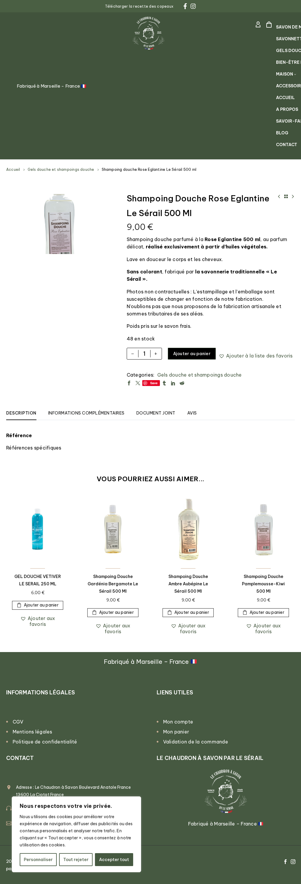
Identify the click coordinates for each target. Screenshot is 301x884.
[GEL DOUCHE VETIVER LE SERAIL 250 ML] (37, 529)
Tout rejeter (75, 859)
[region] (76, 834)
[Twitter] (137, 383)
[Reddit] (182, 383)
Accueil (285, 97)
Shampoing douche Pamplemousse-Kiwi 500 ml (263, 584)
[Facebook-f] (185, 6)
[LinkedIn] (173, 383)
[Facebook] (129, 383)
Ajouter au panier (191, 353)
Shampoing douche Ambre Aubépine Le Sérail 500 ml (188, 584)
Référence (19, 435)
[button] (256, 356)
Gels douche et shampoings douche (61, 169)
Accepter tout (114, 859)
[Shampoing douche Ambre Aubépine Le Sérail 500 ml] (188, 529)
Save (154, 383)
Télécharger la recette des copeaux (139, 6)
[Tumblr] (164, 383)
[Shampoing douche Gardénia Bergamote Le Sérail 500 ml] (112, 529)
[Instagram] (193, 6)
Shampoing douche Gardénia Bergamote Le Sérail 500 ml (113, 584)
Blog (282, 133)
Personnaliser (38, 859)
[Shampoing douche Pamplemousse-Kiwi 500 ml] (263, 529)
